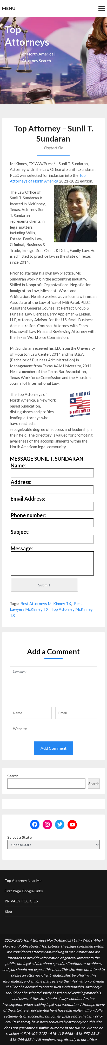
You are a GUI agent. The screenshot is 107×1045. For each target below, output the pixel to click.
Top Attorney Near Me (23, 880)
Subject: (20, 532)
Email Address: (28, 498)
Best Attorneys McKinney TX (46, 603)
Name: (18, 465)
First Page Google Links (24, 891)
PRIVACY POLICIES (21, 901)
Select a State (19, 837)
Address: (21, 482)
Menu (9, 8)
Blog (8, 911)
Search (12, 776)
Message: (22, 548)
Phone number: (28, 515)
